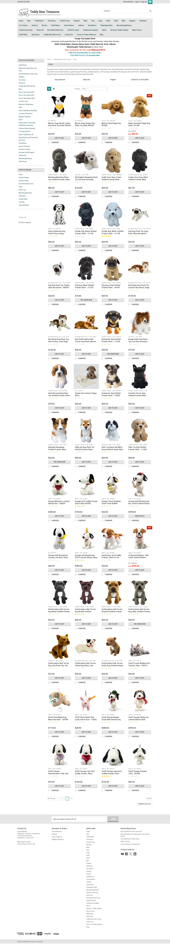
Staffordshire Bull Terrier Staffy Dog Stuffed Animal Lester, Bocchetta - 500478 (113, 665)
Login (137, 2)
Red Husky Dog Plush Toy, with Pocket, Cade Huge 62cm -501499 (58, 341)
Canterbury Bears (24, 131)
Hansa (104, 30)
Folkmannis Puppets (90, 30)
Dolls (108, 21)
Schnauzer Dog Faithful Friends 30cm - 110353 (111, 394)
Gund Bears (92, 25)
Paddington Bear (106, 25)
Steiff (21, 120)
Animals (77, 21)
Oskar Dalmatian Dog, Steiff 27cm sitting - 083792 (57, 233)
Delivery (35, 25)
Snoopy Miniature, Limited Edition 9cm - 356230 (59, 502)
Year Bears (52, 21)
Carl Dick (22, 202)
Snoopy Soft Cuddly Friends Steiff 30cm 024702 (86, 502)
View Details (139, 516)
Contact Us (69, 35)
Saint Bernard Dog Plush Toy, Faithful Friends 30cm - (59, 394)
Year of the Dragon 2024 (27, 98)
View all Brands (24, 205)
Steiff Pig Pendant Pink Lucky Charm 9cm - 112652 (86, 718)
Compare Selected (144, 804)
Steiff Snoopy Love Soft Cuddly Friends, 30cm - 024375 (85, 773)
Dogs (100, 21)
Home (21, 21)
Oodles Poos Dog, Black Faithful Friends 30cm (138, 178)
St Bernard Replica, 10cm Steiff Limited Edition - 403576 (138, 557)
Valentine (143, 21)
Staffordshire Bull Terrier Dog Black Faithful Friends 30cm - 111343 (59, 611)
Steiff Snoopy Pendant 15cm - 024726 (137, 772)
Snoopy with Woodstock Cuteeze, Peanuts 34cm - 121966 (58, 557)
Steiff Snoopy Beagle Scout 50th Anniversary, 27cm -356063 (111, 719)
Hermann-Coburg (24, 149)
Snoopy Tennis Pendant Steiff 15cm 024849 (111, 502)
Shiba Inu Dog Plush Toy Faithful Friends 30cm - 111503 (84, 449)
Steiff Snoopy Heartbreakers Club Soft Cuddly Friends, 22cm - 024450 (58, 774)
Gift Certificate (128, 2)
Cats (93, 21)
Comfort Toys (65, 21)
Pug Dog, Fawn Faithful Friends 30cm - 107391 (111, 286)
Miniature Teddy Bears (26, 104)
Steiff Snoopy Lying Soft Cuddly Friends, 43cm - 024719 (112, 773)
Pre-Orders (23, 25)
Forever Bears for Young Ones (130, 844)
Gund (20, 187)
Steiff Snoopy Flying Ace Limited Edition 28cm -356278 (138, 719)
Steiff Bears (55, 25)
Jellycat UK (22, 155)
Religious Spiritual (25, 117)
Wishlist (54, 834)
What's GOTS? (125, 841)
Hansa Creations (24, 146)
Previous (53, 798)
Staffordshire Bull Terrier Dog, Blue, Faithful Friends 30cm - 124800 (139, 611)
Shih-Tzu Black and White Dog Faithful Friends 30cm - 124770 (113, 449)
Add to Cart (59, 138)
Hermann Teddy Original (119, 30)
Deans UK (40, 30)
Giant (116, 21)
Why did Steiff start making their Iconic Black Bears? (135, 835)
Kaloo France (137, 30)
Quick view (59, 117)
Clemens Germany (25, 30)
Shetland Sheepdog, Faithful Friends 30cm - (57, 448)
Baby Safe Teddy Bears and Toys (28, 69)
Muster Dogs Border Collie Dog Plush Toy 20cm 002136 (59, 124)
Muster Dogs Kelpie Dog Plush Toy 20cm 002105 (85, 124)
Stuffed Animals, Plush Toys (28, 74)
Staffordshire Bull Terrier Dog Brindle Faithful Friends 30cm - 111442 (85, 611)
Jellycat (81, 25)
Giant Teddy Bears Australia (28, 110)
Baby (85, 21)
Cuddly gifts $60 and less (27, 86)
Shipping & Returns (58, 839)
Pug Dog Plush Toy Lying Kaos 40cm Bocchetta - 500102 (138, 233)
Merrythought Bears (124, 25)
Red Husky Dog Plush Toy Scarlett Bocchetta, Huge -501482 (138, 287)
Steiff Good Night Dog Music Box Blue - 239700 (58, 718)
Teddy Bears (39, 21)
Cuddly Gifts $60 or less (52, 35)
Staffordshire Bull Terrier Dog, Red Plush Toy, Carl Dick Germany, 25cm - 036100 (58, 666)
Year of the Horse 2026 (26, 92)
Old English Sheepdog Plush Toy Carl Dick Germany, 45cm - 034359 (86, 179)
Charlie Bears (69, 25)
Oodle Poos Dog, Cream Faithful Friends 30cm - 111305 (111, 179)
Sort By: (77, 89)
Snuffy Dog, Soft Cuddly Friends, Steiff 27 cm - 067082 (111, 557)
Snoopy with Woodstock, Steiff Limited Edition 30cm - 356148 (86, 557)
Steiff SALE (23, 35)
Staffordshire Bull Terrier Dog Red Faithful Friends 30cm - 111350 (112, 611)
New (29, 21)
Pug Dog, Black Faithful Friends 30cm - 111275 (84, 286)
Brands (44, 25)
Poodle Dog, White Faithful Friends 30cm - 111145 (113, 232)
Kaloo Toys (22, 190)
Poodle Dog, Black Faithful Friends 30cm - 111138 (86, 232)
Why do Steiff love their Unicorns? (131, 831)
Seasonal (22, 83)
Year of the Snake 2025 (26, 95)
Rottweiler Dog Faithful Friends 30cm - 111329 (111, 340)
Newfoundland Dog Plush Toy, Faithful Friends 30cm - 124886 (59, 179)
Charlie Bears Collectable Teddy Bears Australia (27, 124)
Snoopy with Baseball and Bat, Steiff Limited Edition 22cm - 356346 (139, 503)
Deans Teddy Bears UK (26, 134)
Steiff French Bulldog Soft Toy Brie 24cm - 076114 (139, 664)
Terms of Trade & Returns (86, 35)
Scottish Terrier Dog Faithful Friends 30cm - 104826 (137, 395)
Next (148, 798)
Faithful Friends (73, 30)
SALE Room (23, 161)
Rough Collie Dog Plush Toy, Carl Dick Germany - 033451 (138, 341)
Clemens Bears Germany (27, 128)
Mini (123, 21)
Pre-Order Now (86, 300)
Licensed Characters (25, 113)
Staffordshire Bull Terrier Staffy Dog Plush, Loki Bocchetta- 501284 (85, 665)
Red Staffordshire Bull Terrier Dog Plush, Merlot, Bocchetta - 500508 (85, 341)
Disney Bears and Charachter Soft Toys (28, 138)
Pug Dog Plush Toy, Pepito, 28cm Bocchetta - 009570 (59, 286)
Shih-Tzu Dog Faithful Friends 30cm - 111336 (137, 448)
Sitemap (40, 942)
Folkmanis (22, 196)
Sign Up (144, 2)
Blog (101, 35)
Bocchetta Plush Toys (55, 30)
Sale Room (35, 35)
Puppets (132, 21)
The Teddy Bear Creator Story (130, 839)
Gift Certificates (57, 831)
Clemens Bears (24, 181)
